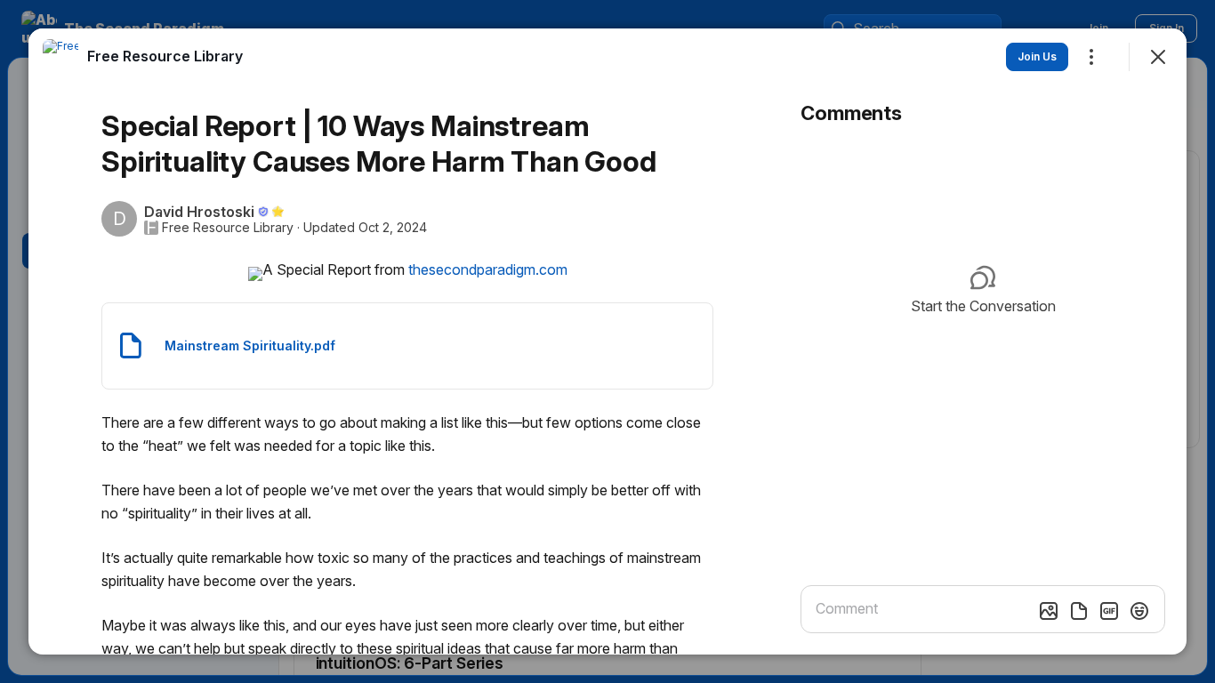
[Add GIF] (1109, 611)
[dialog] (607, 341)
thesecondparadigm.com (487, 269)
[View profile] (60, 57)
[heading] (165, 56)
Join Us (1037, 56)
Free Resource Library (228, 228)
